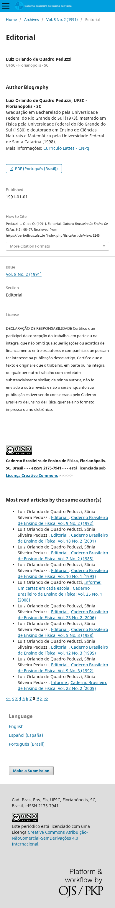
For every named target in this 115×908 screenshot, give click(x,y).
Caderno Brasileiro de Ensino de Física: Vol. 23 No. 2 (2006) (63, 614)
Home (11, 19)
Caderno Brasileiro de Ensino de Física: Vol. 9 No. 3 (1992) (63, 667)
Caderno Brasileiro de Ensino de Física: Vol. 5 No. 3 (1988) (63, 632)
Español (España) (26, 735)
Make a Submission (31, 770)
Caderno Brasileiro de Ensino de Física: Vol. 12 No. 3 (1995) (63, 650)
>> (46, 698)
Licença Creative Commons (32, 475)
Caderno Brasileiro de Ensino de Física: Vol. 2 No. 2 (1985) (63, 555)
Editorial (60, 517)
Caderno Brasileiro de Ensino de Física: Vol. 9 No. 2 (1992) (63, 520)
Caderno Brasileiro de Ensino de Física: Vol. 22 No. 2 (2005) (62, 685)
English (16, 726)
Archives (31, 19)
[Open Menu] (6, 6)
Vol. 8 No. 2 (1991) (62, 19)
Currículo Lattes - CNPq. (67, 148)
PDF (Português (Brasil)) (36, 168)
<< (8, 698)
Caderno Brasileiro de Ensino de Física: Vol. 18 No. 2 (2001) (63, 538)
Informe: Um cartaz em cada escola (59, 585)
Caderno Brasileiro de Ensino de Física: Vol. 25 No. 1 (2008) (60, 594)
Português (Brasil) (27, 744)
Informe (59, 682)
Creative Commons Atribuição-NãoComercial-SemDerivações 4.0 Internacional (50, 838)
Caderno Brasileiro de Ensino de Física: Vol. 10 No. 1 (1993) (63, 573)
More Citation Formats (30, 246)
